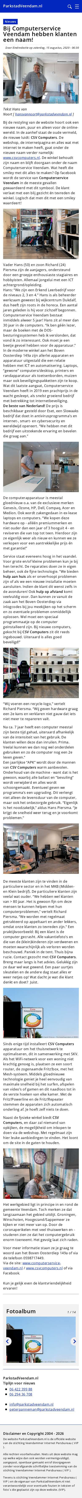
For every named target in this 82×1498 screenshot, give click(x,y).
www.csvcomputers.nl (21, 157)
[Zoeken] (70, 7)
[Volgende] (74, 1341)
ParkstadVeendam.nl (22, 5)
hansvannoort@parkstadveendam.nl (43, 114)
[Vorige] (7, 1341)
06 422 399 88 (20, 1389)
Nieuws (10, 22)
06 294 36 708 (20, 1394)
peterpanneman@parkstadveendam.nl (41, 1409)
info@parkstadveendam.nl (31, 1404)
